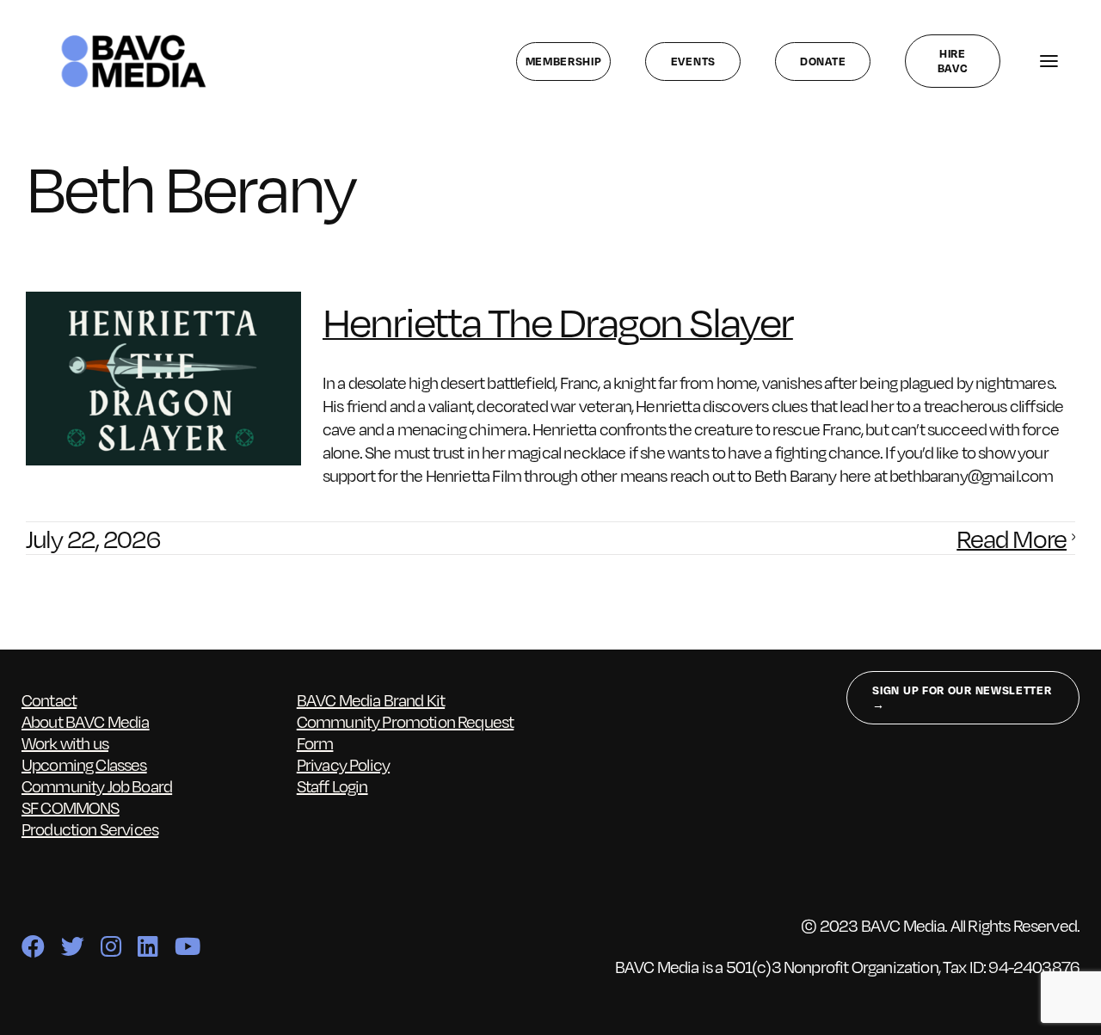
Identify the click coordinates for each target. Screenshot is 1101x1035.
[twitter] (72, 946)
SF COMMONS (71, 807)
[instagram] (110, 946)
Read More (1011, 538)
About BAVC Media (86, 721)
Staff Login (332, 785)
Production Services (90, 828)
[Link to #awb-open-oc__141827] (1048, 61)
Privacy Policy (343, 764)
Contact (49, 699)
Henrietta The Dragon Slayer (558, 320)
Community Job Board (97, 785)
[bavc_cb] (134, 39)
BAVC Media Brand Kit (371, 699)
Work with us (65, 742)
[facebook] (33, 946)
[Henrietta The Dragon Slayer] (163, 378)
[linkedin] (147, 946)
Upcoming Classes (84, 764)
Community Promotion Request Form (405, 732)
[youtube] (187, 946)
